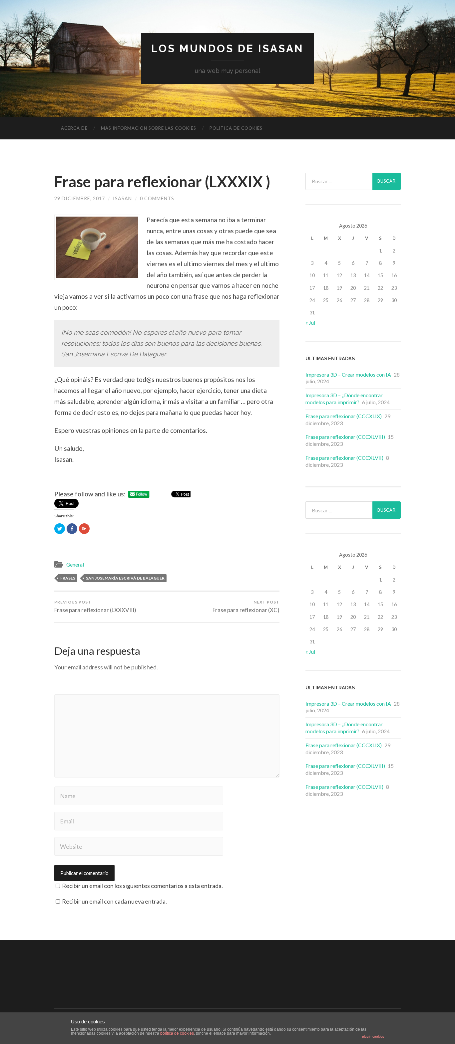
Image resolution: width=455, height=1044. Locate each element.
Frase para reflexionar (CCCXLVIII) (345, 437)
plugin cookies (373, 1036)
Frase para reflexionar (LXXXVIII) (95, 606)
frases (67, 578)
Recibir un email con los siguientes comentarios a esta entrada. (142, 885)
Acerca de (74, 128)
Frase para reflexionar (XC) (246, 606)
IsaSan (122, 198)
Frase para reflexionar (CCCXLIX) (343, 416)
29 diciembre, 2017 (79, 198)
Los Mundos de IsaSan (227, 48)
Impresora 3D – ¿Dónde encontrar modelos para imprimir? (344, 398)
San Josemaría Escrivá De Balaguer (125, 578)
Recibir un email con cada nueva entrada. (114, 901)
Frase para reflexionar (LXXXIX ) (162, 182)
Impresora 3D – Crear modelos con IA (348, 374)
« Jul (310, 322)
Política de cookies (236, 128)
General (75, 565)
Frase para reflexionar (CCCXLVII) (344, 457)
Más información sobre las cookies (148, 128)
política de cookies (177, 1033)
